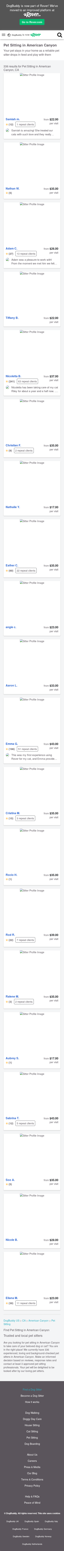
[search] (56, 34)
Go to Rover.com (32, 22)
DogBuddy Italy (51, 1521)
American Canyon (38, 1320)
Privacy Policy (32, 1485)
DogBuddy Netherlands (32, 1543)
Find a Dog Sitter (32, 1389)
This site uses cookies (49, 1513)
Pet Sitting (32, 1437)
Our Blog (32, 1473)
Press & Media (32, 1467)
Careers (32, 1461)
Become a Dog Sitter (32, 1395)
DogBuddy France (20, 1528)
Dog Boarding (32, 1443)
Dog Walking (32, 1412)
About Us (32, 1454)
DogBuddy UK (12, 1521)
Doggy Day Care (32, 1419)
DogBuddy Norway (43, 1536)
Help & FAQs (32, 1496)
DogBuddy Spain (32, 1521)
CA (24, 1320)
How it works (32, 1402)
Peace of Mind (32, 1502)
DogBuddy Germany (43, 1528)
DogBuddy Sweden (21, 1536)
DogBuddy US (11, 1320)
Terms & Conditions (32, 1479)
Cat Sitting (32, 1431)
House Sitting (32, 1425)
